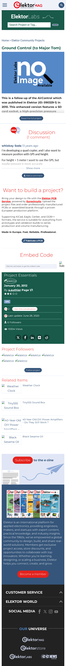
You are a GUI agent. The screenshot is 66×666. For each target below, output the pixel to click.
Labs (25, 16)
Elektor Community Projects (28, 40)
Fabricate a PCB (34, 240)
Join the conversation (25, 309)
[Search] (55, 25)
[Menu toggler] (4, 5)
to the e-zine (34, 460)
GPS (7, 302)
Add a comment (34, 175)
